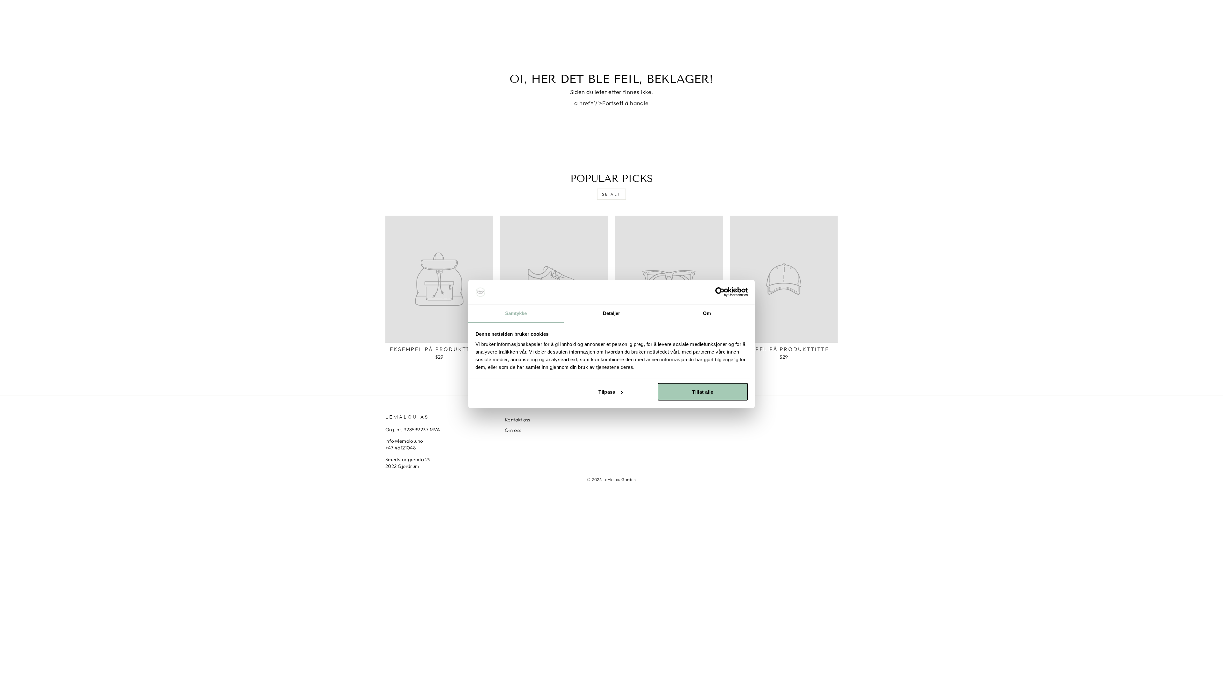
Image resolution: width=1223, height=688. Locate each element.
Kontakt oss (517, 420)
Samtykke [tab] (516, 313)
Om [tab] (707, 313)
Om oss (513, 430)
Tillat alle (702, 392)
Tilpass (606, 392)
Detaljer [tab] (611, 313)
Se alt (611, 194)
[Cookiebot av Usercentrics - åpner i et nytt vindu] (720, 292)
